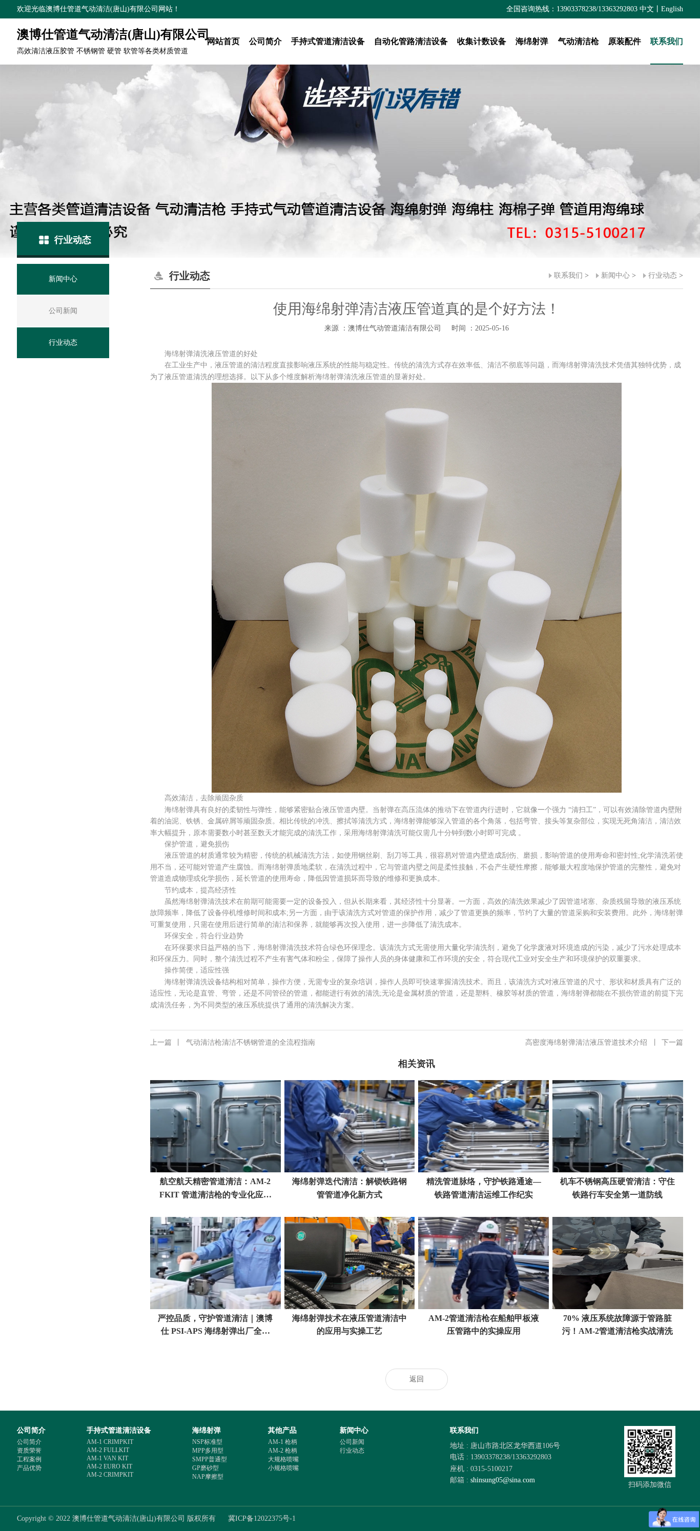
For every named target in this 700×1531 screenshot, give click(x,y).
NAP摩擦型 (207, 1476)
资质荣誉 (29, 1450)
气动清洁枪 (578, 41)
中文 (647, 9)
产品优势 (29, 1468)
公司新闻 (352, 1441)
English (672, 9)
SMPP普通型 (209, 1459)
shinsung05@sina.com (502, 1480)
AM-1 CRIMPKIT (110, 1441)
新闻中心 (615, 275)
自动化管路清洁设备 (411, 41)
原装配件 (624, 41)
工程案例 (29, 1459)
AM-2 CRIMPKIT (110, 1474)
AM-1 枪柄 (282, 1441)
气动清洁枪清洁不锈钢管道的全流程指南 (232, 1042)
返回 (416, 1379)
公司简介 (265, 41)
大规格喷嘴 (283, 1459)
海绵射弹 (532, 41)
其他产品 (282, 1430)
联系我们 (666, 41)
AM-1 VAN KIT (107, 1458)
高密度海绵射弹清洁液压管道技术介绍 (604, 1042)
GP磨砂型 (205, 1468)
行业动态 (662, 275)
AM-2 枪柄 (282, 1450)
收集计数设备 (481, 41)
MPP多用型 (207, 1450)
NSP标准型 (207, 1441)
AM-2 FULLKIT (108, 1450)
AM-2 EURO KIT (109, 1466)
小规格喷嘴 (283, 1468)
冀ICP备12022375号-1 (262, 1518)
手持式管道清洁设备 (328, 41)
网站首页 (223, 41)
